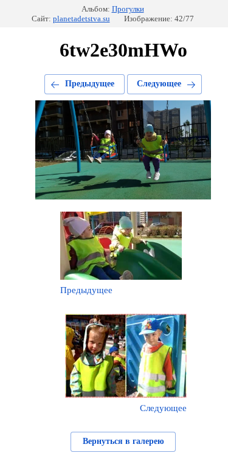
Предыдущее (89, 83)
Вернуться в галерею (123, 441)
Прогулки (128, 8)
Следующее (159, 83)
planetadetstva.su (81, 18)
